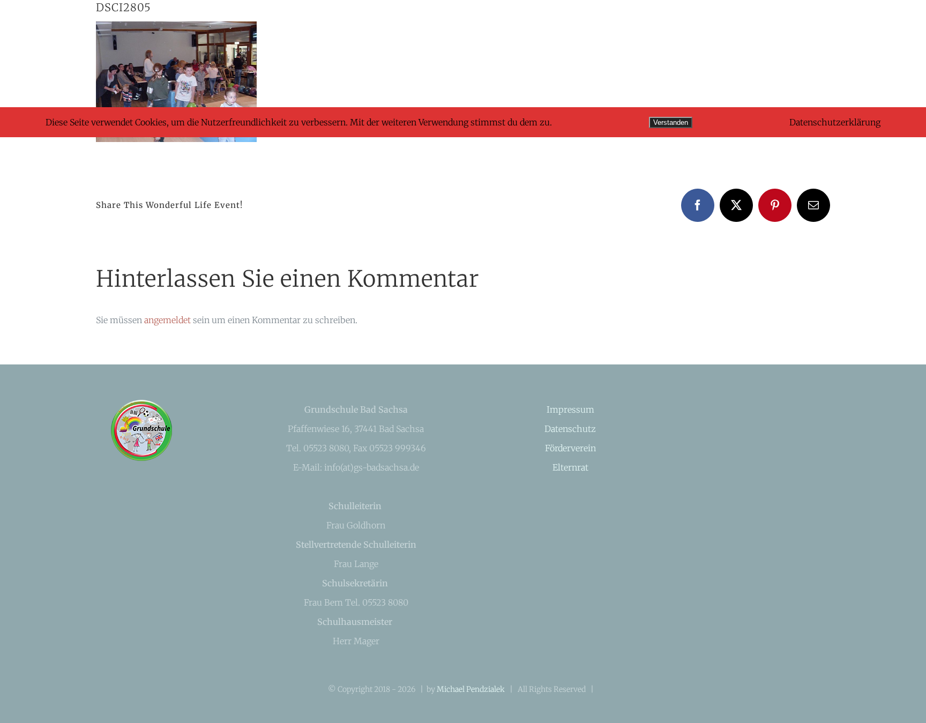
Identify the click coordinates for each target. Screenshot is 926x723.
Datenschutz (570, 428)
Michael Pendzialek (471, 689)
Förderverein (570, 448)
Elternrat (570, 467)
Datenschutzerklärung (834, 122)
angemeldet (167, 320)
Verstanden (670, 122)
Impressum (570, 409)
